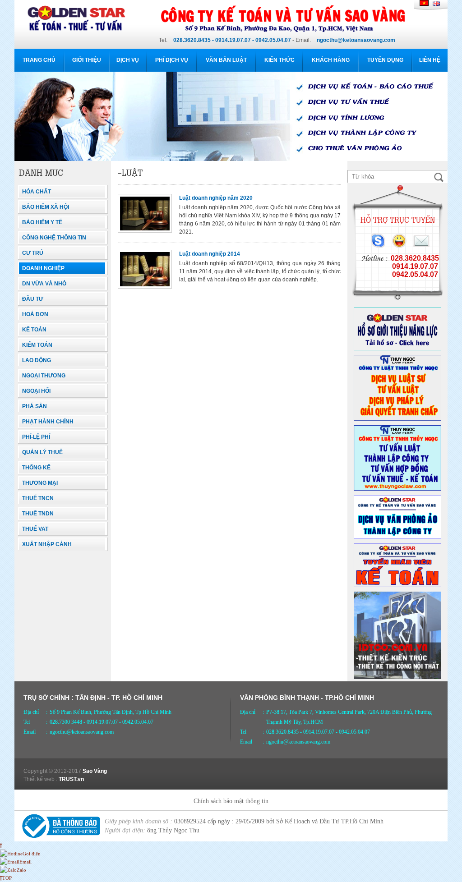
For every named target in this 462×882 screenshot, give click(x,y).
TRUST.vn (71, 779)
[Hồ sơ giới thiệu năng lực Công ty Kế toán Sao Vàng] (397, 348)
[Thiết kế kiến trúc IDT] (397, 677)
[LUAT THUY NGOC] (397, 419)
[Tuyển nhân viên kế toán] (397, 585)
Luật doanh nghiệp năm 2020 (216, 198)
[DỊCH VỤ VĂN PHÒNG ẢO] (397, 537)
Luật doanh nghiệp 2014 (209, 254)
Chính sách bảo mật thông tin (231, 801)
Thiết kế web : (40, 779)
